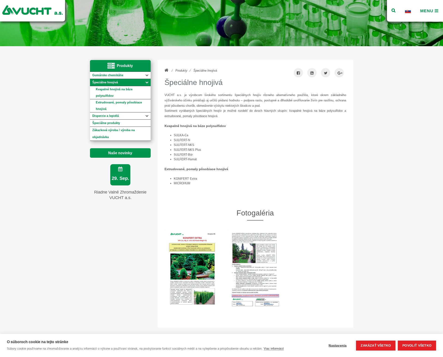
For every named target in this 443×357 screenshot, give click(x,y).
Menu (427, 11)
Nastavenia (338, 345)
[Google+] (339, 73)
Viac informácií (274, 348)
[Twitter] (325, 73)
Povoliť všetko (416, 345)
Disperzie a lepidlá (105, 116)
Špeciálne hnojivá (105, 82)
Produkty (181, 70)
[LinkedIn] (312, 73)
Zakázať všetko (376, 345)
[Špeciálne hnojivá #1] (192, 269)
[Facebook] (298, 73)
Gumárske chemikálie (107, 75)
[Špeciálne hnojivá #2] (255, 269)
